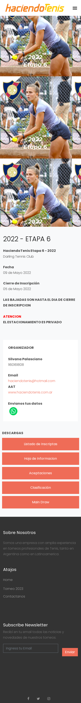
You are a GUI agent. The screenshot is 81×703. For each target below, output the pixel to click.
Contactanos (14, 596)
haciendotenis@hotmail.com (31, 380)
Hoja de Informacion (40, 458)
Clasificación (40, 487)
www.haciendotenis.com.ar (30, 392)
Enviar (70, 652)
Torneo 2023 (13, 588)
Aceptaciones (40, 473)
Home (8, 579)
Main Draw (40, 502)
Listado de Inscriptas (40, 444)
